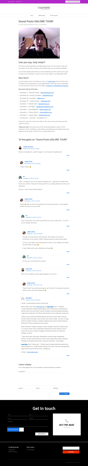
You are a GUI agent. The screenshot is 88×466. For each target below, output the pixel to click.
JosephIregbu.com (44, 115)
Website (55, 388)
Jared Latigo (23, 24)
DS (24, 176)
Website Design (41, 15)
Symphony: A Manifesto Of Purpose (57, 85)
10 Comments (42, 24)
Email (38, 388)
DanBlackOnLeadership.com (44, 106)
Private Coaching (53, 15)
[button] (72, 2)
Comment (22, 371)
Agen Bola (50, 306)
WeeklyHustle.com (45, 109)
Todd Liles (29, 269)
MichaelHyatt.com (43, 104)
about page (51, 81)
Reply (68, 155)
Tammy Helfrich (28, 147)
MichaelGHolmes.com (47, 92)
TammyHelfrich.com (46, 112)
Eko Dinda (29, 298)
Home (32, 15)
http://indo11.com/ (32, 352)
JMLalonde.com (45, 101)
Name (21, 388)
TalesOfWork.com (47, 95)
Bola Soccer (40, 306)
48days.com (41, 98)
